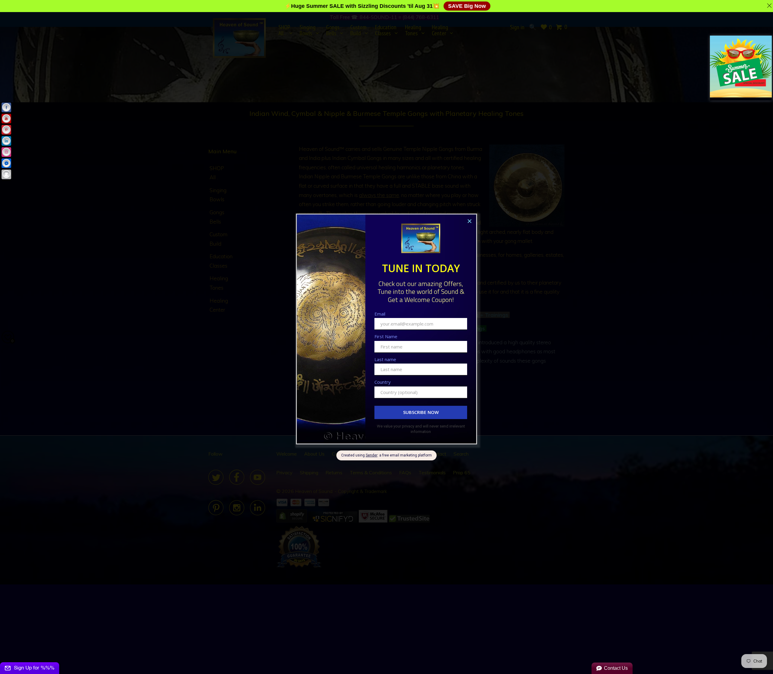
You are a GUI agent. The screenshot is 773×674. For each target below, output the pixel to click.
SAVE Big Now (467, 6)
